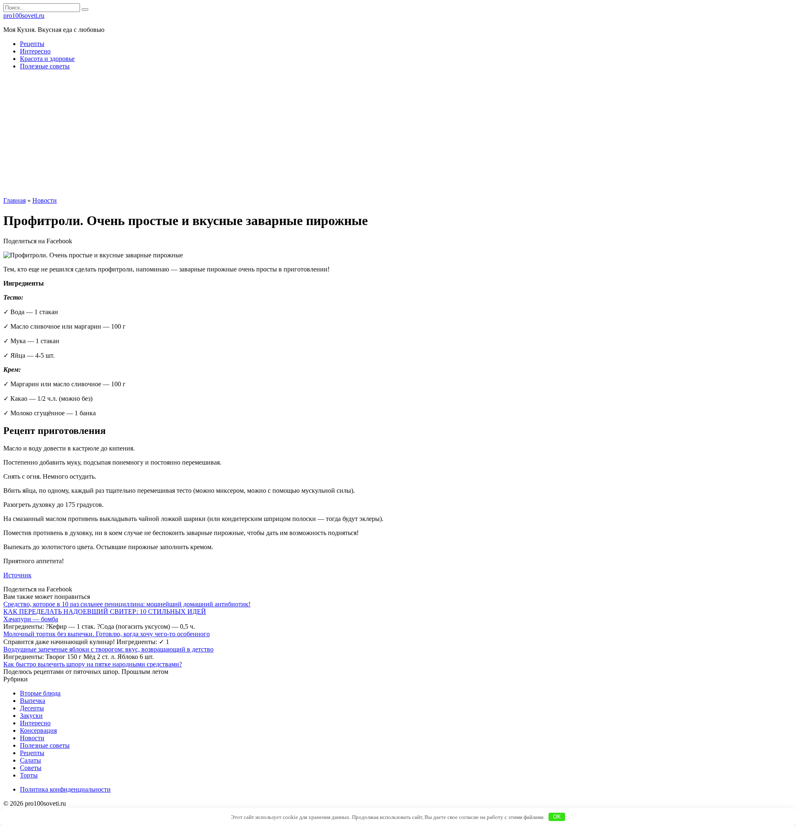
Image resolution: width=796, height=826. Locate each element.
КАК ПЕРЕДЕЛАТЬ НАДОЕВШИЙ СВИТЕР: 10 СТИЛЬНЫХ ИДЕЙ (104, 611)
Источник (17, 575)
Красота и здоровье (47, 58)
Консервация (38, 730)
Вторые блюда (40, 693)
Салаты (30, 760)
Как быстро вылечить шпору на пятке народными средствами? (92, 664)
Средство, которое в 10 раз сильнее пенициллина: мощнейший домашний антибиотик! (126, 604)
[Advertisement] (398, 135)
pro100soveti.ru (23, 15)
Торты (29, 775)
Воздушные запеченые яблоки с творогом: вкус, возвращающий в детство (108, 649)
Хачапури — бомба (30, 619)
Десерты (32, 708)
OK (557, 817)
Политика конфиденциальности (65, 789)
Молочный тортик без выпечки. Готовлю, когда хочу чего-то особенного (106, 633)
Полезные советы (45, 66)
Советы (30, 767)
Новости (32, 737)
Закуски (31, 715)
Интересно (35, 51)
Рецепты (32, 43)
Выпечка (32, 700)
